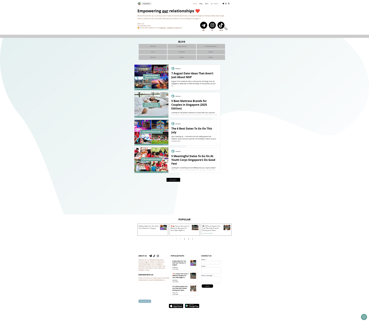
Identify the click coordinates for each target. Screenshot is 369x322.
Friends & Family (207, 233)
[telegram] (223, 4)
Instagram (162, 28)
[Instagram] (229, 4)
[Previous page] (176, 239)
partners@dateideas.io (157, 280)
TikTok (177, 28)
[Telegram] (203, 25)
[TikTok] (226, 4)
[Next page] (192, 239)
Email (203, 266)
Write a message (206, 275)
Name (203, 259)
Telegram (170, 28)
